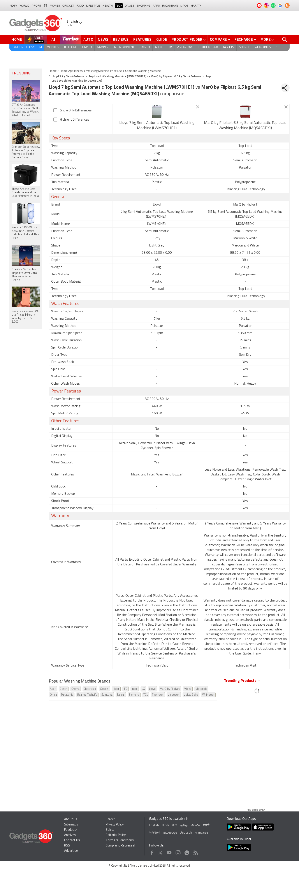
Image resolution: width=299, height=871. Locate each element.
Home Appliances (71, 71)
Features (142, 39)
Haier (116, 689)
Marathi (196, 5)
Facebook (152, 851)
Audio (159, 47)
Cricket (68, 5)
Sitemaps (71, 824)
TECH (118, 5)
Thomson (158, 694)
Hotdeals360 (208, 47)
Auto (88, 39)
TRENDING (21, 74)
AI (53, 39)
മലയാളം (170, 832)
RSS (67, 845)
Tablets (228, 47)
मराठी (206, 825)
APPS (156, 5)
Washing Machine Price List (104, 71)
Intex (134, 689)
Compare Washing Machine (143, 71)
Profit (36, 5)
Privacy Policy (115, 824)
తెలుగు (195, 825)
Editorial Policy (116, 835)
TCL (145, 694)
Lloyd (152, 689)
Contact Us (72, 840)
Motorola (201, 689)
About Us (70, 819)
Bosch (63, 689)
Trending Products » (242, 681)
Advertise (71, 851)
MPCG (184, 5)
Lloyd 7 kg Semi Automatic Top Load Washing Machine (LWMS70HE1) (156, 125)
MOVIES (55, 5)
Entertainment (123, 47)
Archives (70, 835)
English (154, 825)
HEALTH (107, 5)
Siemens (134, 694)
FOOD (80, 5)
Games (129, 5)
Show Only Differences (76, 110)
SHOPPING (143, 5)
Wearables (263, 47)
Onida (53, 694)
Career (110, 819)
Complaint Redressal (120, 845)
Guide (161, 39)
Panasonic (67, 694)
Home (17, 39)
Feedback (70, 830)
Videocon (173, 694)
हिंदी (45, 5)
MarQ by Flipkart (170, 689)
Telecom (70, 47)
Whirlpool (208, 694)
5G (278, 47)
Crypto (144, 47)
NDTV (13, 5)
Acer (53, 689)
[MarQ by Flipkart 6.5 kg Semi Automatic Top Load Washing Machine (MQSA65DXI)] (245, 111)
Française (201, 832)
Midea (187, 689)
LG (143, 689)
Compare (218, 39)
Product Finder (187, 39)
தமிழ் (184, 825)
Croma (75, 689)
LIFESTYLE (93, 5)
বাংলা (174, 825)
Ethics (110, 830)
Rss (195, 851)
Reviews (121, 39)
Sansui (121, 694)
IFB (125, 689)
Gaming (102, 47)
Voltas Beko (191, 694)
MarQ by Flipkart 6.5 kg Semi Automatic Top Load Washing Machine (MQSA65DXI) (245, 125)
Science (244, 47)
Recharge (243, 39)
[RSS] (287, 5)
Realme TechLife (87, 694)
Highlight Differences (74, 119)
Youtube (169, 851)
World (24, 5)
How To (86, 47)
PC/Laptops (185, 47)
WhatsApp (187, 851)
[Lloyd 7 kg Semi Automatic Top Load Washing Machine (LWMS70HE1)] (157, 111)
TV (170, 47)
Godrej (104, 689)
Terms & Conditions (120, 840)
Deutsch (186, 832)
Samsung (107, 694)
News (103, 39)
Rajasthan (170, 5)
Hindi (165, 825)
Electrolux (90, 689)
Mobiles (53, 47)
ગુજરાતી (154, 832)
